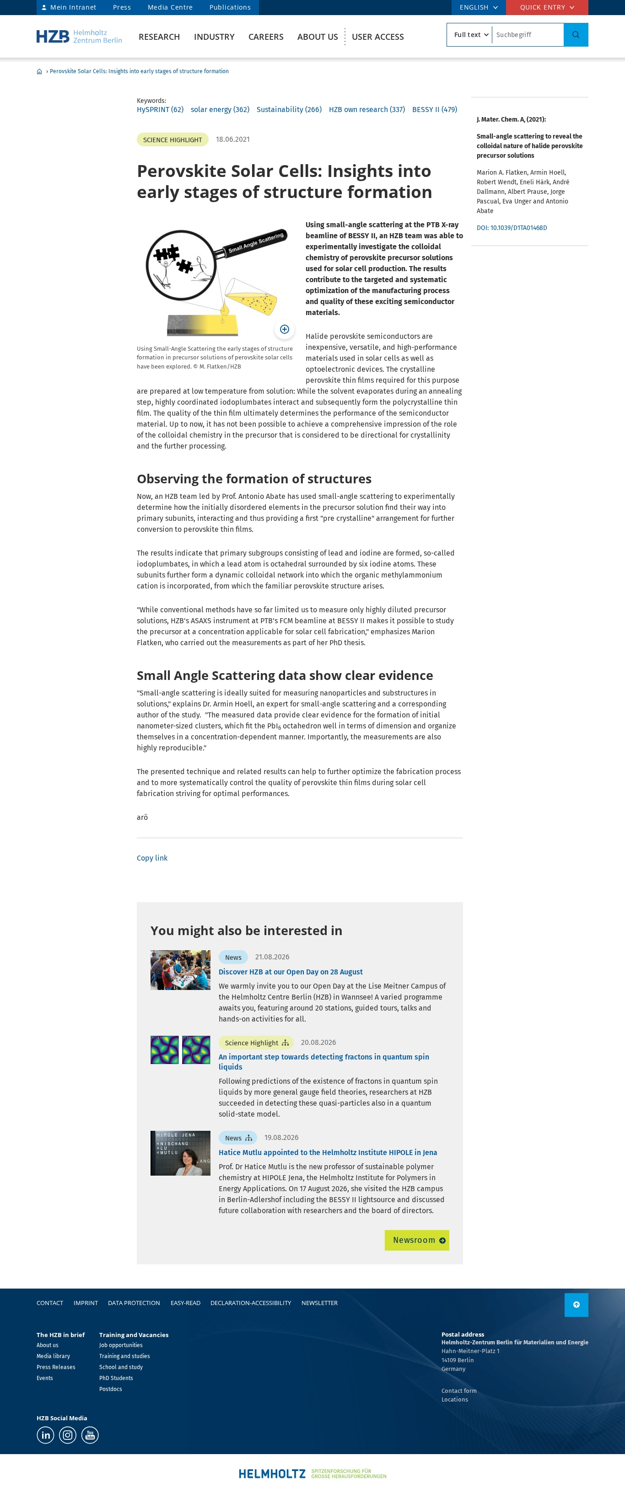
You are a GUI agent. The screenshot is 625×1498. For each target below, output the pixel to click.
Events (45, 1378)
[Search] (576, 35)
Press (122, 7)
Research (159, 36)
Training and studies (124, 1356)
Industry (214, 36)
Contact (50, 1303)
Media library (53, 1356)
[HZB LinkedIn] (45, 1435)
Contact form (459, 1390)
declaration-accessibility (250, 1303)
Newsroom (414, 1240)
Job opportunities (121, 1345)
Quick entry (543, 7)
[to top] (576, 1305)
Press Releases (56, 1367)
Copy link (152, 858)
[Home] (79, 36)
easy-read (185, 1303)
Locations (455, 1399)
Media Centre (170, 7)
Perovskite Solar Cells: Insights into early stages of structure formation (139, 71)
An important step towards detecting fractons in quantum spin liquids (324, 1062)
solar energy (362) (220, 109)
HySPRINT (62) (160, 109)
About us (317, 36)
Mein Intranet (73, 7)
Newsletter (320, 1303)
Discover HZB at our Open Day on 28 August (291, 972)
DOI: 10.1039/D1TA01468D (512, 228)
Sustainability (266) (289, 109)
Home (39, 71)
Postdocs (110, 1389)
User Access (378, 36)
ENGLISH (474, 7)
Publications (230, 7)
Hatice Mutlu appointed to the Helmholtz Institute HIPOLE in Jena (328, 1152)
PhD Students (116, 1378)
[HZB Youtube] (90, 1435)
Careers (266, 36)
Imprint (86, 1303)
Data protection (134, 1303)
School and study (121, 1367)
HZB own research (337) (367, 109)
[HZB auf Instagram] (67, 1435)
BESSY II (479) (434, 109)
